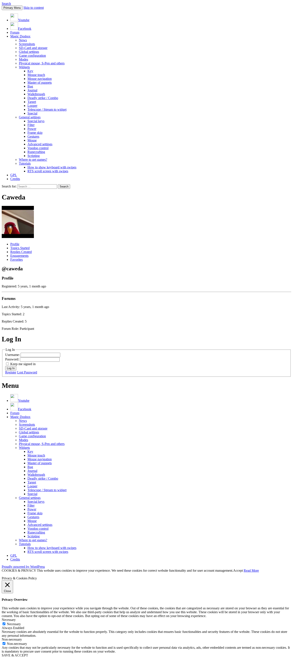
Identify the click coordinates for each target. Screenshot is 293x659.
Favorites (16, 259)
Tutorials (25, 163)
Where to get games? (33, 159)
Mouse (32, 140)
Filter (31, 125)
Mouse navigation (39, 78)
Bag (30, 86)
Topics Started (20, 248)
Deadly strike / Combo (42, 98)
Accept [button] (238, 570)
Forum (14, 32)
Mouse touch (36, 75)
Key (30, 71)
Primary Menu (12, 7)
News (23, 40)
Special (32, 113)
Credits (15, 179)
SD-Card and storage (33, 48)
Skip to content (33, 7)
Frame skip (34, 132)
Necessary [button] (9, 620)
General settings (30, 117)
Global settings (29, 52)
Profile (14, 244)
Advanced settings (39, 144)
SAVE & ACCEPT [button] (15, 655)
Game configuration (32, 55)
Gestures (33, 136)
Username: (13, 355)
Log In (11, 368)
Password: (12, 359)
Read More (251, 570)
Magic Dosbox (20, 36)
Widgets (24, 67)
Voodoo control (37, 148)
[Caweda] (18, 237)
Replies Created (21, 252)
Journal (32, 90)
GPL (13, 175)
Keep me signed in (23, 364)
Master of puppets (39, 82)
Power (31, 129)
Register (10, 372)
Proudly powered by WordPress (23, 566)
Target (31, 102)
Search (6, 3)
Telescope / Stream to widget (46, 109)
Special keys (35, 121)
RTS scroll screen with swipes (47, 171)
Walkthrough (36, 94)
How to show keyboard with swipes (51, 167)
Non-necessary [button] (12, 639)
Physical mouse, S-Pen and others (42, 63)
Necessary (14, 624)
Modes (23, 59)
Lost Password (27, 372)
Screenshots (27, 44)
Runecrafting (36, 152)
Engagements (19, 255)
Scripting (33, 156)
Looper (32, 105)
